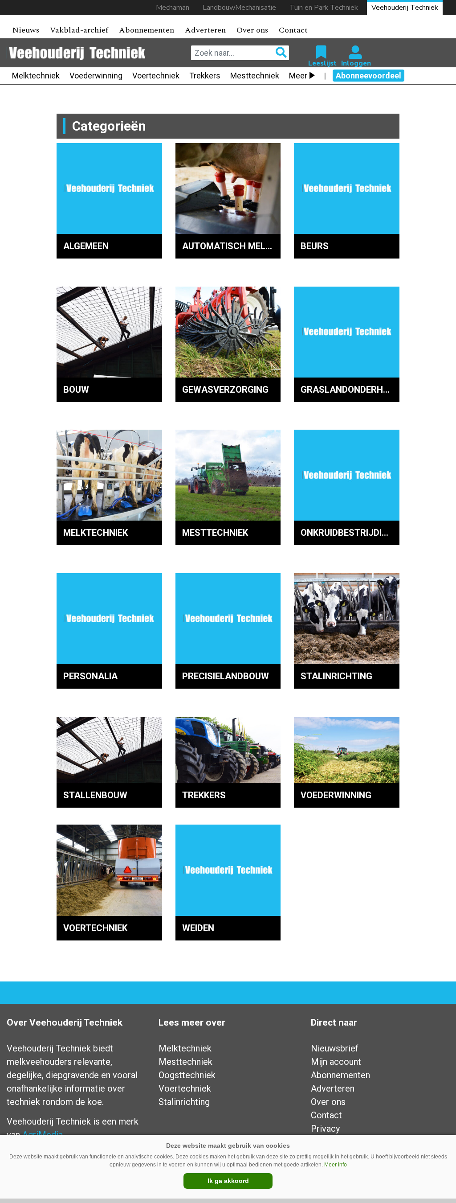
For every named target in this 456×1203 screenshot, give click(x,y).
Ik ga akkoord (228, 1180)
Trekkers (204, 75)
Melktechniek (36, 75)
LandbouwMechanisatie (239, 7)
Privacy (325, 1128)
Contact (293, 30)
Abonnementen (146, 30)
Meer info (335, 1165)
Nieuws (25, 30)
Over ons (252, 30)
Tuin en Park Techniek (323, 7)
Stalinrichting (184, 1101)
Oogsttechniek (187, 1075)
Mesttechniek (254, 75)
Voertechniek (155, 75)
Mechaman (172, 7)
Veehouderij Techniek (404, 7)
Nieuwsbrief (334, 1048)
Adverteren (205, 30)
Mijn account (336, 1061)
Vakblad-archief (79, 30)
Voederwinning (95, 75)
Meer (298, 75)
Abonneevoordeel (368, 75)
